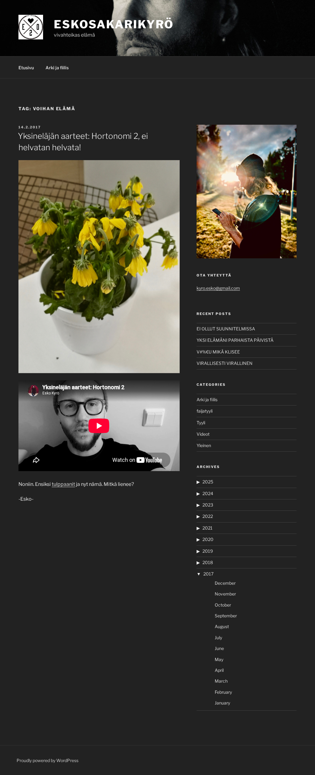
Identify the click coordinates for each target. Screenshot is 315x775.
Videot (203, 434)
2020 (207, 539)
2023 (207, 504)
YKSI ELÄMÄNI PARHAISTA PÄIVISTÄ (235, 340)
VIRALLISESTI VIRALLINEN (225, 363)
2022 (207, 516)
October (223, 604)
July (218, 637)
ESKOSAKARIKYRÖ (114, 24)
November (225, 593)
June (219, 648)
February (223, 692)
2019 (207, 551)
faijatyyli (205, 411)
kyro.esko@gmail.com (218, 288)
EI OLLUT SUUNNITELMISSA (226, 328)
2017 (208, 573)
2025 (207, 481)
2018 (207, 562)
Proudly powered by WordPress (47, 760)
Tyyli (201, 422)
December (225, 583)
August (222, 626)
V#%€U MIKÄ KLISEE (218, 351)
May (219, 659)
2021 (207, 528)
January (222, 702)
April (219, 670)
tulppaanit (63, 484)
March (221, 681)
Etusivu (26, 67)
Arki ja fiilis (57, 67)
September (226, 615)
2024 (207, 493)
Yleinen (204, 445)
